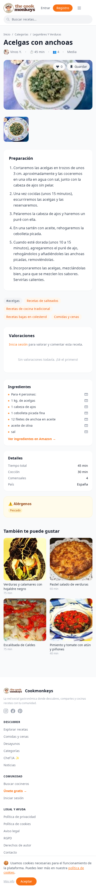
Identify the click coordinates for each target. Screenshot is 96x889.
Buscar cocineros (16, 784)
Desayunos (12, 744)
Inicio (7, 34)
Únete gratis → (15, 791)
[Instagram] (6, 711)
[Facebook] (13, 711)
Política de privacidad (20, 817)
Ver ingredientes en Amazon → (32, 439)
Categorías (21, 34)
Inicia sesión (18, 344)
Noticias (10, 765)
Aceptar (26, 881)
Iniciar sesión (14, 798)
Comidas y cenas (66, 317)
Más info (9, 881)
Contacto (10, 852)
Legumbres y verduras (47, 34)
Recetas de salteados (42, 301)
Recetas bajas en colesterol (26, 317)
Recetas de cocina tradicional (28, 309)
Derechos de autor (17, 845)
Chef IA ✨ (11, 758)
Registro (62, 8)
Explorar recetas (16, 729)
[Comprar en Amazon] (86, 394)
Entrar (45, 8)
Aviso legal (12, 831)
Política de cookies (17, 824)
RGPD (8, 838)
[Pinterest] (20, 711)
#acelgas (13, 301)
